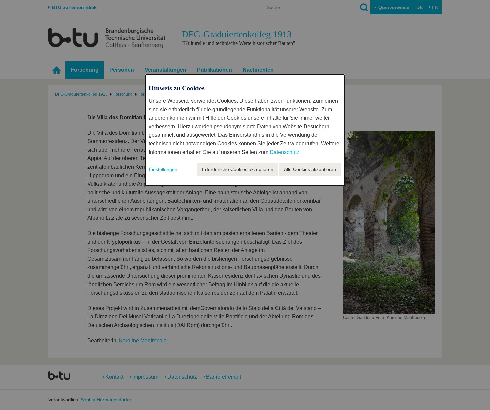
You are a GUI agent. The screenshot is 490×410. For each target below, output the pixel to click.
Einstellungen (163, 169)
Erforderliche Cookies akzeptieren (237, 169)
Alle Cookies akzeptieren (310, 169)
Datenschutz (284, 152)
